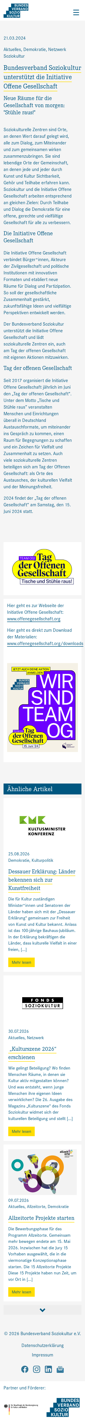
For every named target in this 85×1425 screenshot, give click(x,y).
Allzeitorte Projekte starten (41, 1219)
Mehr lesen (21, 962)
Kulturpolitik (42, 860)
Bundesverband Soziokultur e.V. (51, 1333)
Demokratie (34, 49)
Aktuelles (12, 49)
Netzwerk (35, 1037)
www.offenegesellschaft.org (33, 619)
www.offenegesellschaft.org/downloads (45, 643)
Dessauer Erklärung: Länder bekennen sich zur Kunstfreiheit (41, 880)
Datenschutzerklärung (42, 1345)
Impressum (42, 1355)
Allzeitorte (36, 1206)
